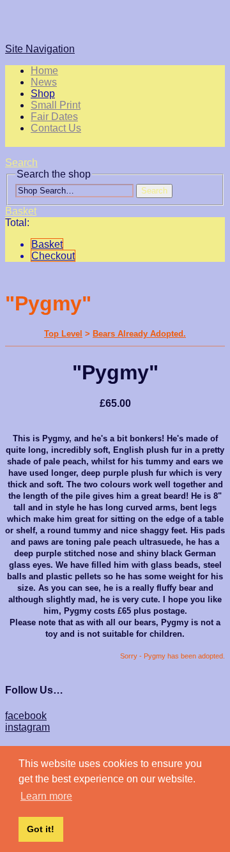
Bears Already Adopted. (139, 334)
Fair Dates (54, 116)
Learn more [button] (46, 796)
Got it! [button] (40, 829)
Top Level (63, 334)
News (44, 82)
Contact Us (56, 128)
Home (44, 70)
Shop (43, 93)
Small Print (55, 105)
